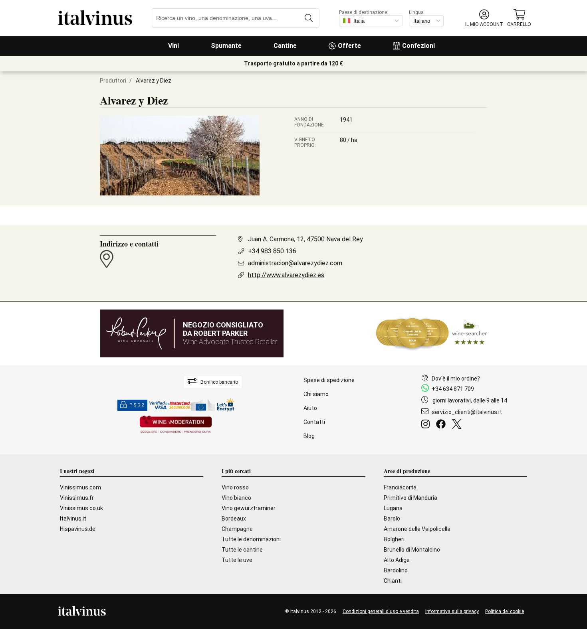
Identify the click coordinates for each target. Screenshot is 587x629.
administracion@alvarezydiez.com (295, 263)
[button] (484, 18)
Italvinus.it (73, 518)
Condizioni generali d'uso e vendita (381, 611)
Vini (173, 45)
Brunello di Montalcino (412, 549)
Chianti (393, 581)
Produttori (113, 80)
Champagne (237, 529)
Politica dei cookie (504, 611)
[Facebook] (442, 425)
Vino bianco (236, 498)
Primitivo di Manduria (410, 498)
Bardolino (396, 570)
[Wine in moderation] (176, 425)
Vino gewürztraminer (249, 508)
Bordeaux (234, 518)
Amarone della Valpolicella (417, 529)
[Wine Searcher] (431, 333)
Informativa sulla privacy (452, 611)
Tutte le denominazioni (251, 539)
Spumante (226, 45)
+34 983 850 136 (272, 251)
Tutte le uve (237, 560)
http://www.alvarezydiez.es (286, 275)
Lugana (393, 508)
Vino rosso (235, 487)
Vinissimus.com (80, 487)
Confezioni (418, 45)
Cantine (285, 45)
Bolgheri (394, 539)
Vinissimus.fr (77, 498)
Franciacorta (400, 487)
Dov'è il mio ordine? (456, 378)
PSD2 (137, 405)
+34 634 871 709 (453, 389)
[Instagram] (427, 425)
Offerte (349, 45)
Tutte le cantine (242, 549)
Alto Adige (397, 560)
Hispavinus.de (77, 529)
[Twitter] (458, 425)
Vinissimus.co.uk (81, 508)
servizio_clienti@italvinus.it (467, 412)
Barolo (392, 518)
